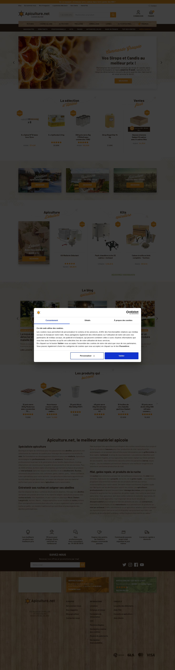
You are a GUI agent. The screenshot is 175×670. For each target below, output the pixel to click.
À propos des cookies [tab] (123, 320)
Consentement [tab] (52, 320)
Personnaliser (86, 356)
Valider (121, 356)
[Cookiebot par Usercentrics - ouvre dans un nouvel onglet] (128, 312)
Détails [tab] (87, 320)
